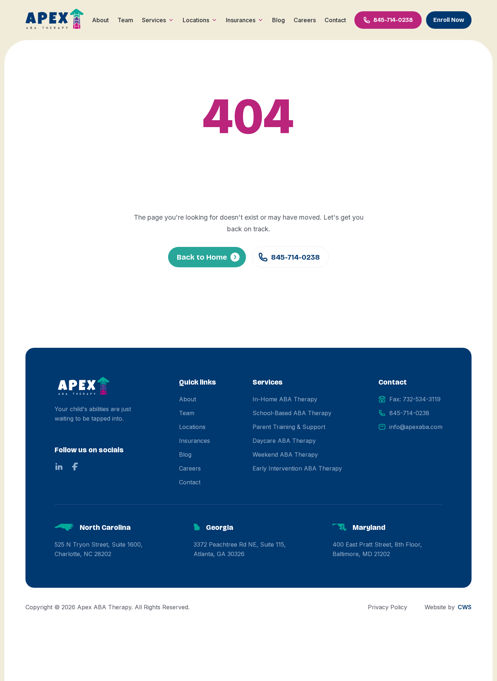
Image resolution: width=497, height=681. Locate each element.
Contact (335, 20)
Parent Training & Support (289, 426)
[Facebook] (75, 466)
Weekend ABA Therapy (285, 454)
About (100, 20)
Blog (278, 20)
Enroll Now (448, 19)
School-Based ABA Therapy (292, 413)
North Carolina (105, 527)
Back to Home (202, 257)
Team (125, 20)
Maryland (369, 527)
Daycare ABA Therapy (284, 440)
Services (154, 20)
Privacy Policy (387, 607)
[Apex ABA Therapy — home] (84, 387)
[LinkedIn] (59, 466)
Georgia (219, 527)
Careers (305, 20)
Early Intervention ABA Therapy (297, 468)
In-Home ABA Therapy (285, 399)
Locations (196, 20)
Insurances (240, 20)
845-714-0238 (295, 257)
